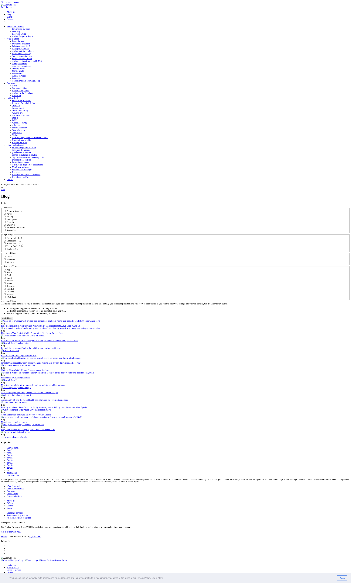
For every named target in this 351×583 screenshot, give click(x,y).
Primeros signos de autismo (24, 147)
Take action (17, 132)
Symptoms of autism (21, 44)
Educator (10, 222)
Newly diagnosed (19, 63)
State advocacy (18, 130)
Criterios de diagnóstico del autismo (27, 165)
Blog (9, 14)
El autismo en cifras (20, 177)
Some (9, 256)
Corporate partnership (21, 140)
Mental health (18, 71)
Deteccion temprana (20, 162)
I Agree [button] (342, 578)
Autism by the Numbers (22, 93)
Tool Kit (10, 289)
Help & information (15, 26)
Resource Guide (19, 34)
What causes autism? (21, 46)
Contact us (11, 565)
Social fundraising (20, 110)
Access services (19, 76)
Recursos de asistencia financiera (26, 174)
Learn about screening (21, 53)
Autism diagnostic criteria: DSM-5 (27, 61)
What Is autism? (13, 486)
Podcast (10, 280)
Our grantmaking (19, 88)
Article (9, 272)
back (3, 189)
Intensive (10, 262)
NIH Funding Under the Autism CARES (30, 137)
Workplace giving (19, 123)
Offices (10, 503)
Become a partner (19, 142)
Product (10, 283)
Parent (9, 214)
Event (9, 278)
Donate (9, 7)
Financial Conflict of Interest (19, 518)
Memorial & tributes (20, 115)
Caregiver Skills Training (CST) (26, 81)
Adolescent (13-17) (14, 243)
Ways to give (17, 113)
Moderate (11, 259)
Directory (16, 31)
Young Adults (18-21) (15, 246)
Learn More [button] (157, 578)
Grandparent (12, 219)
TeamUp (16, 105)
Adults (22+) (12, 249)
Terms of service (14, 570)
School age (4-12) (14, 241)
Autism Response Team (22, 36)
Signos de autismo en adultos (24, 155)
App (8, 270)
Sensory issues (18, 68)
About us (11, 12)
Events (9, 17)
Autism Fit (16, 95)
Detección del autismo (21, 160)
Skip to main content (10, 2)
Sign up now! (35, 536)
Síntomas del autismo (21, 150)
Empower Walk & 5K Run (23, 103)
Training (10, 291)
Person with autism (15, 211)
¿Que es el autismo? (15, 145)
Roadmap (11, 286)
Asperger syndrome (20, 48)
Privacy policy (13, 567)
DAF (14, 120)
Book (9, 275)
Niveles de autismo (20, 167)
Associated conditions (21, 66)
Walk (3, 7)
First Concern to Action (22, 58)
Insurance (16, 78)
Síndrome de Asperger (21, 169)
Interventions (17, 73)
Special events (18, 108)
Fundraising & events (21, 100)
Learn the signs (18, 41)
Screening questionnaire (22, 56)
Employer (11, 225)
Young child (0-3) (14, 238)
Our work (11, 83)
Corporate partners (15, 513)
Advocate (16, 125)
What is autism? (13, 39)
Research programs (20, 90)
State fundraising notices (17, 515)
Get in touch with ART (11, 532)
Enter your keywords (10, 184)
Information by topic (21, 29)
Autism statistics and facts (23, 51)
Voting (15, 135)
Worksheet (11, 297)
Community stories (15, 496)
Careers (10, 19)
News (14, 86)
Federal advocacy (19, 128)
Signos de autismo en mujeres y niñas (28, 157)
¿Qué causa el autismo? (22, 152)
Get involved (12, 98)
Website (10, 294)
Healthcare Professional (17, 227)
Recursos (16, 172)
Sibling (10, 216)
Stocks (15, 118)
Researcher (11, 230)
